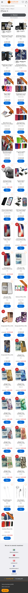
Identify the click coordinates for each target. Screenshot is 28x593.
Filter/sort (15, 15)
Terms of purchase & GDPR (8, 584)
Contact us (4, 588)
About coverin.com (6, 586)
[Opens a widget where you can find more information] (5, 590)
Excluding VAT (19, 578)
